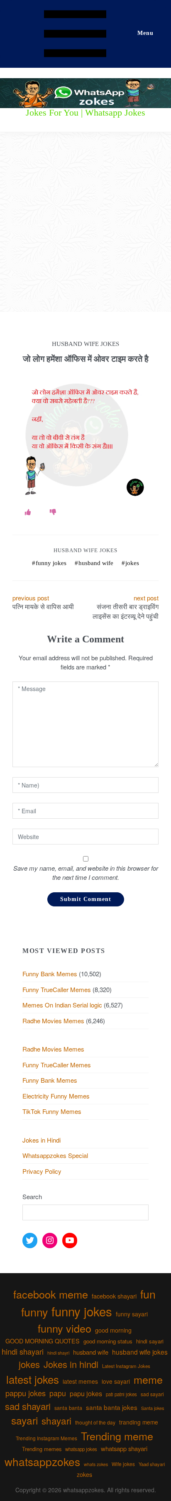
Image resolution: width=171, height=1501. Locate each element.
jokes (132, 563)
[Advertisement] (85, 222)
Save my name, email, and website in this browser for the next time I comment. (85, 873)
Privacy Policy (41, 1171)
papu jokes (86, 1393)
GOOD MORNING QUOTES (42, 1341)
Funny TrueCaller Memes (56, 989)
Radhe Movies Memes (53, 1020)
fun (148, 1294)
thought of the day (95, 1422)
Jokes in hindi (71, 1364)
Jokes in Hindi (41, 1140)
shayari (56, 1420)
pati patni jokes (121, 1394)
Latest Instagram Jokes (126, 1366)
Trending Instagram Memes (46, 1438)
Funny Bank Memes (49, 973)
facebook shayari (114, 1295)
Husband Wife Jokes (85, 550)
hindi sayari (150, 1341)
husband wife (95, 563)
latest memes (80, 1381)
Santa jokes (152, 1408)
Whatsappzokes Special (55, 1155)
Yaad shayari (152, 1464)
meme (148, 1379)
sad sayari (152, 1393)
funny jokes (51, 563)
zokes (84, 1474)
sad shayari (28, 1406)
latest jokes (32, 1379)
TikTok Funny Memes (51, 1111)
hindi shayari (23, 1351)
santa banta (68, 1408)
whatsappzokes (42, 1461)
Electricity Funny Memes (56, 1095)
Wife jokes (123, 1463)
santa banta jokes (111, 1407)
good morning (113, 1330)
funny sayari (132, 1314)
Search (32, 1196)
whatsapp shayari (124, 1448)
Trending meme (117, 1435)
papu (57, 1393)
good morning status (107, 1341)
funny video (64, 1328)
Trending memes (41, 1449)
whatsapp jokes (81, 1449)
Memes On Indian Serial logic (62, 1004)
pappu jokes (25, 1392)
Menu (145, 33)
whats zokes (96, 1464)
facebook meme (50, 1293)
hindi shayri (58, 1353)
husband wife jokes (140, 1351)
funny (34, 1312)
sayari (24, 1420)
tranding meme (138, 1422)
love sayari (116, 1381)
